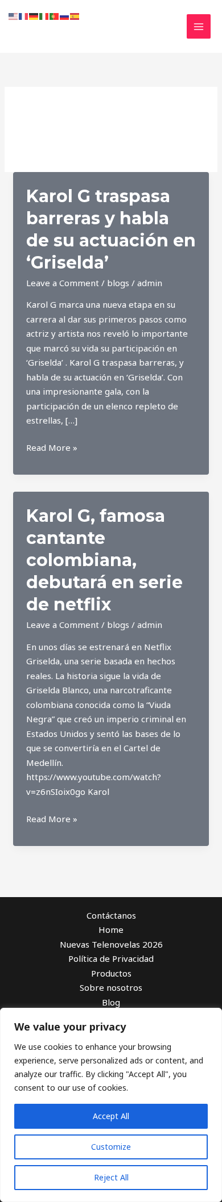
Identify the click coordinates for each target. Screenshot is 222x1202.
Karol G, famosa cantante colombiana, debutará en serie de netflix (104, 560)
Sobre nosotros (111, 987)
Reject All (111, 1177)
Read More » (51, 448)
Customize (111, 1146)
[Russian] (65, 15)
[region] (111, 1105)
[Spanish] (75, 15)
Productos (111, 973)
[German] (34, 15)
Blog (111, 1002)
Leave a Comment (62, 282)
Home (111, 929)
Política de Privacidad (111, 958)
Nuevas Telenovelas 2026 (111, 944)
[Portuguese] (55, 15)
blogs (118, 282)
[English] (14, 15)
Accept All (111, 1116)
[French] (24, 15)
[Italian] (44, 15)
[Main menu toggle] (199, 26)
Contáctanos (111, 915)
